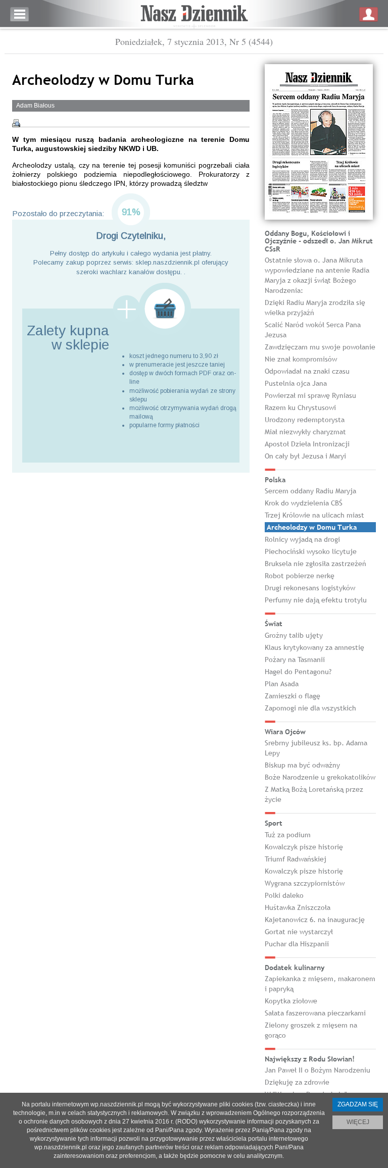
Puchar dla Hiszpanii (297, 943)
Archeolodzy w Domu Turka (312, 527)
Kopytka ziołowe (291, 1000)
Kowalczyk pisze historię (304, 846)
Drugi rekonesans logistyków (310, 587)
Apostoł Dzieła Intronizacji (307, 443)
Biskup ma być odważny (302, 765)
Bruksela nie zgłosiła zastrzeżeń (315, 563)
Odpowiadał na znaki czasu (307, 371)
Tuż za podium (288, 834)
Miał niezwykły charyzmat (305, 431)
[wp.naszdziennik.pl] (194, 14)
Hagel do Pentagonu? (298, 671)
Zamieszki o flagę (292, 695)
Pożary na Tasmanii (295, 659)
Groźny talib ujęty (294, 635)
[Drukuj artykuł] (16, 123)
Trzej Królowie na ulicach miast (314, 515)
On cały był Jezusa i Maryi (305, 456)
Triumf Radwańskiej (295, 859)
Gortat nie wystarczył (299, 931)
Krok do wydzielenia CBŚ (304, 502)
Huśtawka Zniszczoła (297, 907)
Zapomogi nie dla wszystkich (310, 708)
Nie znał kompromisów (301, 359)
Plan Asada (282, 683)
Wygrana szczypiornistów (305, 883)
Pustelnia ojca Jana (296, 383)
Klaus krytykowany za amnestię (314, 647)
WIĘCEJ (358, 1122)
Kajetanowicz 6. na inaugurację (315, 919)
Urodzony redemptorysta (305, 419)
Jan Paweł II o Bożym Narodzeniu (317, 1070)
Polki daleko (284, 895)
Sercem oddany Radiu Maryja (310, 490)
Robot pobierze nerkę (299, 575)
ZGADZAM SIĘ (357, 1104)
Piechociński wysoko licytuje (311, 551)
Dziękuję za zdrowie (297, 1082)
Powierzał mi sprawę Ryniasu (310, 395)
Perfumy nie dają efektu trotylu (316, 599)
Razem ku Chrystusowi (300, 407)
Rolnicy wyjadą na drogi (302, 539)
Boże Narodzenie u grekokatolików (320, 777)
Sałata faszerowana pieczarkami (315, 1013)
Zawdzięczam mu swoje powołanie (320, 346)
